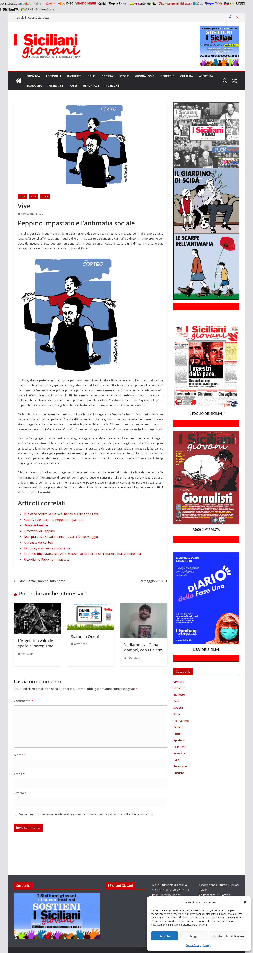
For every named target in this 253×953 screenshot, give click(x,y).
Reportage (91, 85)
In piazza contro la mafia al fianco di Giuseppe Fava (61, 514)
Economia (34, 85)
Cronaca (33, 76)
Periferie (167, 76)
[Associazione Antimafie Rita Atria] (175, 3)
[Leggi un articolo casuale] (234, 81)
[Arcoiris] (25, 3)
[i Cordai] (101, 3)
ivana (41, 214)
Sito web (20, 793)
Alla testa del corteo (38, 542)
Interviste (55, 85)
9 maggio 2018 (152, 581)
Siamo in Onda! (85, 636)
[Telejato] (209, 3)
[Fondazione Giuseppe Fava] (232, 3)
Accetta (164, 936)
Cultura (186, 76)
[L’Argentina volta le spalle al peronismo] (37, 606)
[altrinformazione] (37, 9)
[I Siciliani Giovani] (18, 81)
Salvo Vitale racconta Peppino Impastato (54, 520)
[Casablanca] (51, 3)
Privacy (207, 945)
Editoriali (53, 76)
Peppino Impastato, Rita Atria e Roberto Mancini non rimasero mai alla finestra (82, 554)
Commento (23, 701)
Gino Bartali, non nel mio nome (42, 581)
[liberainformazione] (137, 3)
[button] (245, 902)
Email (19, 774)
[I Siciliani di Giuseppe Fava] (240, 3)
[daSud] (61, 3)
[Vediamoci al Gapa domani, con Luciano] (143, 606)
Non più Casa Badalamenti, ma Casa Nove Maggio (61, 537)
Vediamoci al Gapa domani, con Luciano (143, 647)
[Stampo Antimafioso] (198, 3)
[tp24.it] (218, 3)
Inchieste (74, 76)
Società (107, 76)
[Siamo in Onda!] (90, 606)
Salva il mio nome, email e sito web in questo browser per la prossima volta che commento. (86, 814)
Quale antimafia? (36, 525)
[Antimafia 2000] (8, 3)
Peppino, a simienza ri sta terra (47, 548)
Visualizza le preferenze (228, 936)
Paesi (73, 85)
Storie (124, 76)
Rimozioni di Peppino (39, 531)
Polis (91, 76)
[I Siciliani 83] (9, 9)
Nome (20, 755)
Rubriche (112, 85)
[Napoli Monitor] (152, 3)
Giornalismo (145, 76)
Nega (194, 936)
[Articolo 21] (39, 3)
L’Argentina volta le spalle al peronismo (36, 643)
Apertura (206, 76)
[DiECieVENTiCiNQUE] (81, 3)
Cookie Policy (193, 945)
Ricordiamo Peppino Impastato (47, 559)
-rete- (22, 196)
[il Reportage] (117, 3)
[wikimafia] (226, 3)
